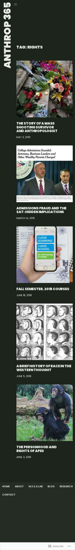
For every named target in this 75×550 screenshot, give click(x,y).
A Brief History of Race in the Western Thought (43, 368)
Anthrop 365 (7, 35)
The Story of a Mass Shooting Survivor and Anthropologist (37, 127)
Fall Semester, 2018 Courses (42, 289)
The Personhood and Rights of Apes (36, 449)
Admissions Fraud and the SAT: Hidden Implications (41, 210)
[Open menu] (15, 4)
